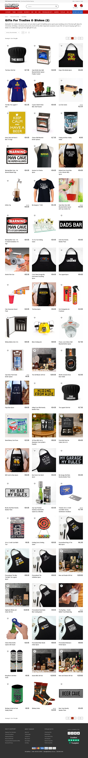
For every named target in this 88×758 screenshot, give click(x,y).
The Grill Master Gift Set (38, 375)
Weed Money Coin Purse (11, 440)
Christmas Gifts (48, 732)
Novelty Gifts (47, 734)
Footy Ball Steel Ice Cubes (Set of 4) (64, 441)
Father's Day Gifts (48, 742)
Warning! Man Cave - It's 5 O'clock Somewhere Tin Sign (11, 241)
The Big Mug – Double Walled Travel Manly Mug (65, 611)
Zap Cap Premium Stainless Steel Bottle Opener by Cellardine (38, 509)
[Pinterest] (75, 733)
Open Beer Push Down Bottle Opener (11, 376)
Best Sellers (27, 740)
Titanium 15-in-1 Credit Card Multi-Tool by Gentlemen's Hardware (65, 509)
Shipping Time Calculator (10, 732)
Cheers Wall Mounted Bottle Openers (37, 138)
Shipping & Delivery (9, 736)
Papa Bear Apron (9, 407)
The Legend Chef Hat (64, 407)
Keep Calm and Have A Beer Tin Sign (11, 138)
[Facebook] (69, 733)
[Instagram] (72, 733)
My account (27, 738)
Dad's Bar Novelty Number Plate (63, 241)
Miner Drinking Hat (37, 342)
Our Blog (27, 742)
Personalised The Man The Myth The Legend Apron (11, 577)
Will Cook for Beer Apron (11, 475)
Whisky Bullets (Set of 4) (11, 342)
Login (82, 1)
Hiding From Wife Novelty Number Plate (38, 408)
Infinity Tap (8, 205)
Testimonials (27, 734)
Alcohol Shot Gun (9, 274)
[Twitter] (78, 733)
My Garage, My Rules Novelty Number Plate (64, 476)
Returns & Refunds (9, 738)
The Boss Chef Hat (10, 70)
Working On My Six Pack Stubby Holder (11, 709)
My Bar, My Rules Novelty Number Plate (11, 509)
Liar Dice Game (63, 105)
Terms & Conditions (9, 734)
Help (73, 1)
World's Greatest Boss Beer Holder (65, 376)
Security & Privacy (9, 742)
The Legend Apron (63, 274)
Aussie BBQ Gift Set (37, 675)
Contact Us (77, 1)
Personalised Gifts (49, 736)
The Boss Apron (36, 309)
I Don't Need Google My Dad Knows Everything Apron (38, 276)
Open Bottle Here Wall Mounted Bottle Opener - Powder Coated (38, 72)
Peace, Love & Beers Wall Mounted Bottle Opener (65, 343)
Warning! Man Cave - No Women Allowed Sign (11, 171)
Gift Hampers (47, 738)
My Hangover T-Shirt (37, 205)
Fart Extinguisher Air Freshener (64, 310)
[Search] (56, 6)
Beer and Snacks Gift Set (65, 575)
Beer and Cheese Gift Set (66, 675)
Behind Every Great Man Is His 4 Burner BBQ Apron (65, 172)
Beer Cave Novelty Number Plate (64, 709)
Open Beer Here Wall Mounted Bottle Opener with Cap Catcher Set (65, 207)
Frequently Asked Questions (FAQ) (12, 740)
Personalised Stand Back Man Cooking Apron (38, 611)
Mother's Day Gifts (49, 740)
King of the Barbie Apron (65, 70)
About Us (27, 732)
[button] (23, 32)
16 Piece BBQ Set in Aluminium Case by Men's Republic (38, 442)
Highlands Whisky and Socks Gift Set (10, 611)
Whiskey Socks (36, 708)
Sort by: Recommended (11, 32)
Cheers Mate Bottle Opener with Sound (10, 644)
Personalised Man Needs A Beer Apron (38, 644)
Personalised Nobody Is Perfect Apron (65, 644)
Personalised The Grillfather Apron (36, 576)
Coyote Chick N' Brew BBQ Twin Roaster (37, 106)
